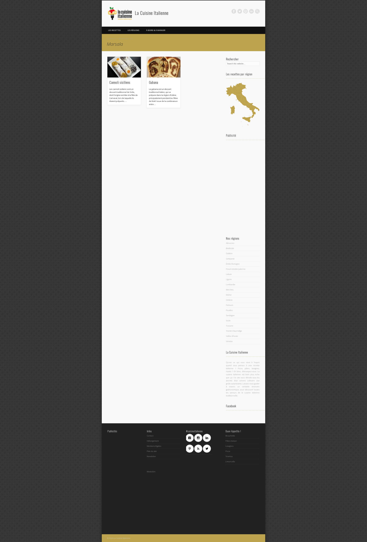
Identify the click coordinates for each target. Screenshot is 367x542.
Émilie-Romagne (233, 264)
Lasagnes (229, 446)
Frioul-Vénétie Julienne (235, 269)
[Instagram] (199, 437)
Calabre (229, 253)
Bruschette (230, 435)
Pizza (228, 451)
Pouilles (229, 310)
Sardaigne (230, 315)
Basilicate (230, 248)
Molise (229, 294)
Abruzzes (230, 243)
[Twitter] (207, 448)
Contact (150, 435)
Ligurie (229, 279)
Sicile (228, 320)
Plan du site (152, 451)
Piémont (229, 305)
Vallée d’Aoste (232, 336)
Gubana (153, 82)
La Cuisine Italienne (151, 12)
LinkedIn (251, 11)
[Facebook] (190, 437)
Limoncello (230, 461)
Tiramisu (229, 456)
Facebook (234, 11)
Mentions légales (154, 446)
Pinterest (245, 11)
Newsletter (151, 456)
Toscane (229, 325)
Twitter (239, 11)
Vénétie (229, 341)
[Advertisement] (242, 187)
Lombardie (230, 284)
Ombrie (229, 300)
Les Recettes (114, 30)
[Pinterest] (190, 448)
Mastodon (151, 471)
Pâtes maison (231, 441)
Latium (229, 274)
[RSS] (199, 448)
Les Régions (133, 30)
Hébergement (153, 441)
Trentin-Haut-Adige (234, 331)
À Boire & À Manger (155, 30)
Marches (229, 289)
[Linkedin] (207, 437)
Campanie (230, 258)
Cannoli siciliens (119, 82)
